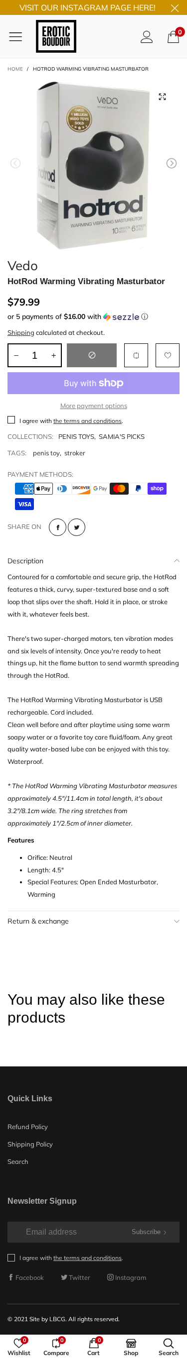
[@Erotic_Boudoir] (56, 36)
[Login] (147, 36)
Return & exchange (38, 921)
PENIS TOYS (76, 436)
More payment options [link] (93, 406)
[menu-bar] (19, 36)
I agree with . (71, 420)
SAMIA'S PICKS (122, 436)
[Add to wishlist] (168, 355)
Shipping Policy (30, 1144)
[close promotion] (174, 7)
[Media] (162, 96)
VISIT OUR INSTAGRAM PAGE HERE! (87, 7)
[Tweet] (76, 527)
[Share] (57, 527)
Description (25, 560)
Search (17, 1161)
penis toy (46, 453)
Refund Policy (27, 1127)
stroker (74, 453)
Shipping (20, 332)
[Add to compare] (136, 355)
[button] (15, 163)
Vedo (22, 264)
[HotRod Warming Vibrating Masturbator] (93, 165)
